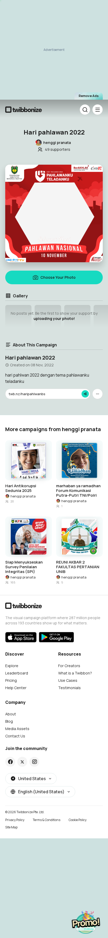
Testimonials (69, 687)
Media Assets (17, 728)
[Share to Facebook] (10, 762)
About (10, 713)
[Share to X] (22, 762)
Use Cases (67, 680)
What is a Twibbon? (75, 673)
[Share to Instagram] (34, 762)
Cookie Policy (78, 820)
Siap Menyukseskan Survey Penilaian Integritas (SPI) (24, 567)
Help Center (15, 687)
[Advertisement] (54, 51)
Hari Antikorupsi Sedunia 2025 (20, 488)
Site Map (11, 827)
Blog (9, 721)
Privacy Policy (14, 820)
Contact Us (15, 735)
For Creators (69, 665)
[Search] (85, 109)
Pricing (11, 680)
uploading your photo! (54, 318)
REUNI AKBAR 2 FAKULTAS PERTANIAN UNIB (77, 567)
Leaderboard (16, 673)
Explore (11, 665)
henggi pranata (23, 496)
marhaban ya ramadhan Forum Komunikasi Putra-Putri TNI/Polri (78, 491)
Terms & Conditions (46, 820)
